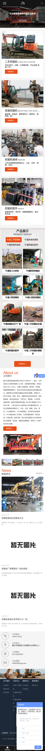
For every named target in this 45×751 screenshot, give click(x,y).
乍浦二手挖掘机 (14, 240)
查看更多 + (39, 473)
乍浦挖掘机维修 (14, 245)
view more (22, 20)
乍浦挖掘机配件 (31, 245)
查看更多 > (22, 364)
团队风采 (6, 689)
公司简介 (6, 685)
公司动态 (25, 685)
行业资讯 (25, 689)
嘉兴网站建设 (14, 733)
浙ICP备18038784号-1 (15, 739)
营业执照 (6, 692)
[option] (22, 17)
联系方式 (35, 685)
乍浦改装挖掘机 (31, 240)
